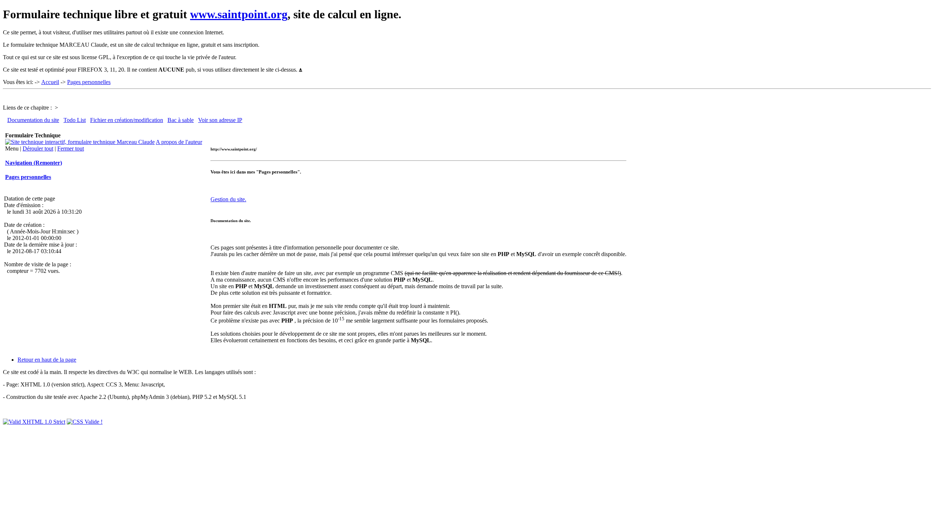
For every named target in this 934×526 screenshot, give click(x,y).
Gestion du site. (228, 199)
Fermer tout (70, 148)
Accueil (50, 82)
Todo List (74, 120)
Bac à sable (180, 120)
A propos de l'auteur (179, 142)
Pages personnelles (89, 82)
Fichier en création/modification (126, 120)
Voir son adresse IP (220, 120)
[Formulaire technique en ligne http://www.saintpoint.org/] (80, 142)
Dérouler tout (38, 148)
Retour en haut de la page (47, 360)
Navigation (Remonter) (33, 163)
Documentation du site (33, 120)
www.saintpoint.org (238, 14)
